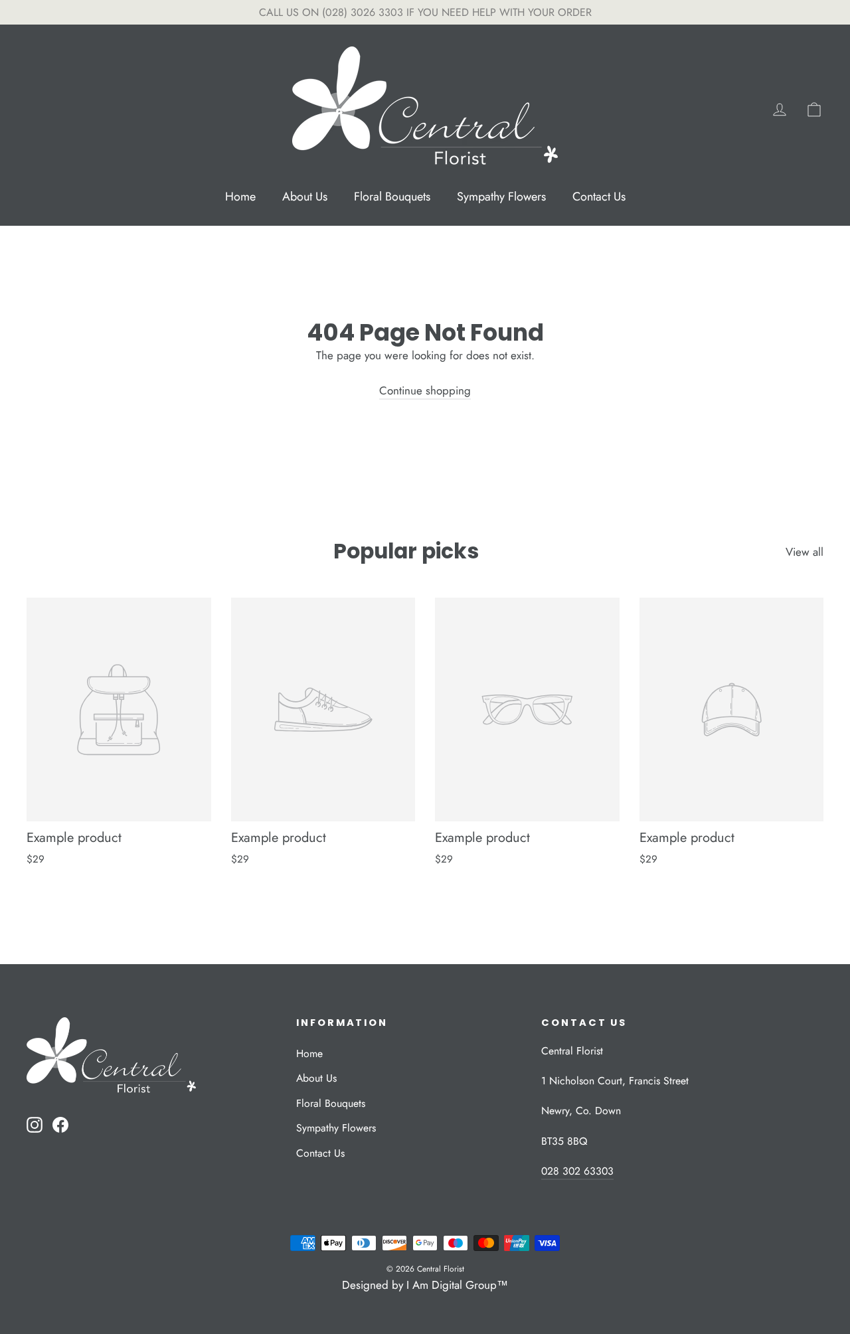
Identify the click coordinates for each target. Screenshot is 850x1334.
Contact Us (599, 196)
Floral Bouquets (392, 196)
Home (240, 196)
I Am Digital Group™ (457, 1285)
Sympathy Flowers (501, 196)
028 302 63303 (577, 1171)
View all (804, 552)
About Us (304, 196)
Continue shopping (425, 390)
